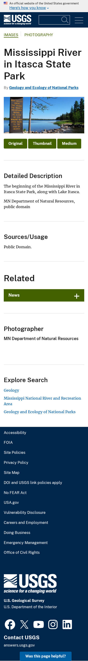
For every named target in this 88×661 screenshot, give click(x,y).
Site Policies (14, 453)
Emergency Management (26, 543)
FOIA (8, 443)
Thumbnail (42, 143)
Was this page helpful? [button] (45, 656)
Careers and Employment (26, 523)
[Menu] (79, 20)
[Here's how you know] (44, 6)
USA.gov (11, 503)
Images (11, 35)
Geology (11, 390)
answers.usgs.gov (19, 645)
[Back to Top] (71, 644)
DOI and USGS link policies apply (33, 483)
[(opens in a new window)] (10, 623)
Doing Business (17, 533)
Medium (69, 143)
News (14, 295)
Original (15, 143)
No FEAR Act (15, 493)
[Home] (17, 23)
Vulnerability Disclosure (25, 513)
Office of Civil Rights (22, 553)
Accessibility (15, 433)
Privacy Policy (16, 463)
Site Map (11, 473)
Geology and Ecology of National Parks (43, 87)
